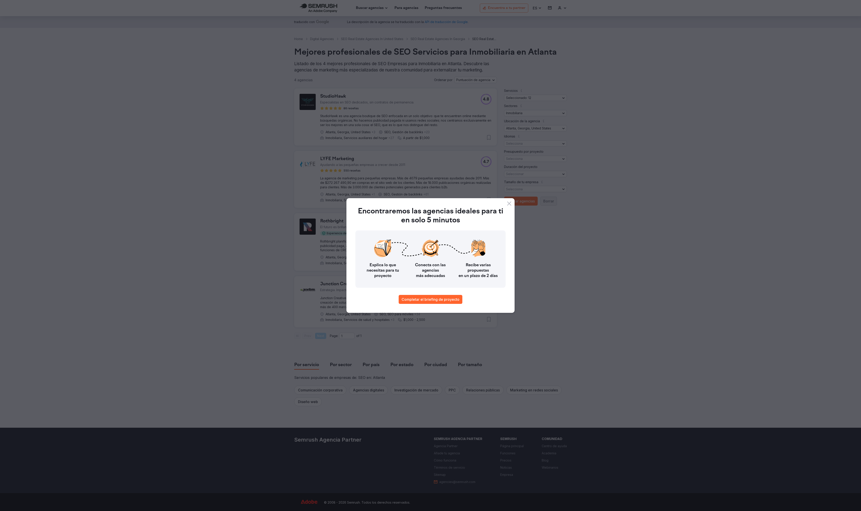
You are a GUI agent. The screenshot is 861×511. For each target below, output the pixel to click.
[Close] (509, 203)
